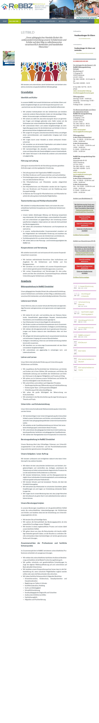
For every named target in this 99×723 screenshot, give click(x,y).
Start (5, 21)
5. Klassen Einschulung (85, 286)
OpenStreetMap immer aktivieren (85, 224)
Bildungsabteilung (29, 21)
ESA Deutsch (82, 342)
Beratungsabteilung (47, 21)
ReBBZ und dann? (84, 335)
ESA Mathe (82, 351)
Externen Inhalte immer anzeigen (84, 229)
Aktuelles (62, 21)
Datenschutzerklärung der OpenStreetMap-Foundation (84, 211)
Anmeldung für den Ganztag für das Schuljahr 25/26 (8, 31)
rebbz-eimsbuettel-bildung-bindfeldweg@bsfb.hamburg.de (83, 92)
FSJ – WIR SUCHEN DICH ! (8, 43)
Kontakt (73, 21)
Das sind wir (13, 21)
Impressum (84, 21)
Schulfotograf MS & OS (85, 320)
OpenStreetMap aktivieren (84, 218)
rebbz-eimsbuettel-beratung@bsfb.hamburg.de (82, 131)
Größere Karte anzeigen (81, 235)
